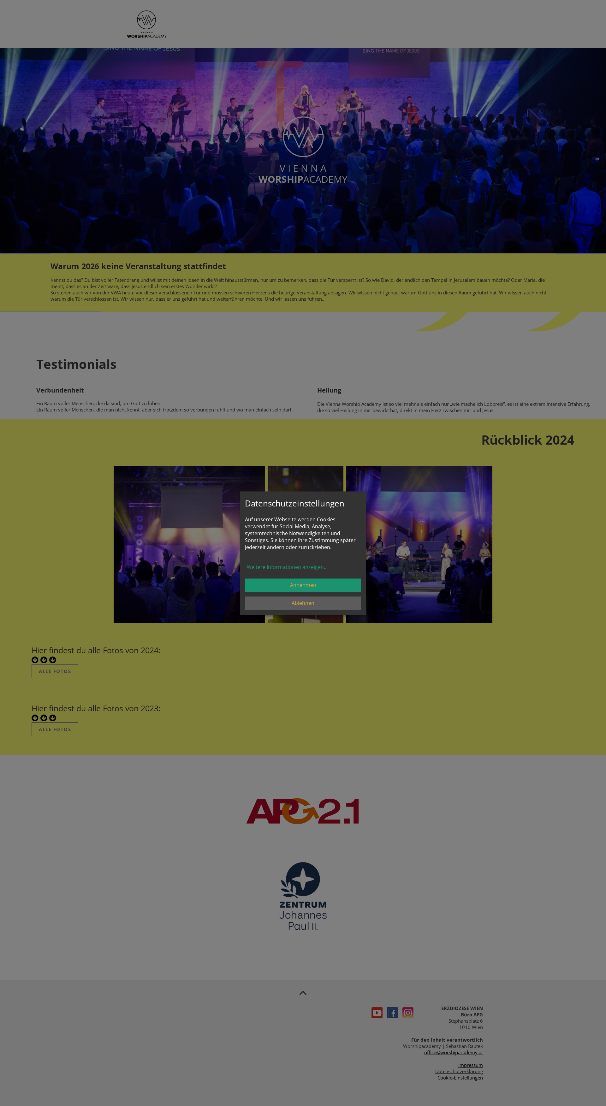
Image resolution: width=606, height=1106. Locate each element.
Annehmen (303, 585)
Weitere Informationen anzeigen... (287, 567)
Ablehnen (303, 603)
